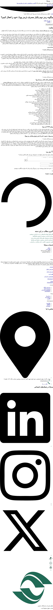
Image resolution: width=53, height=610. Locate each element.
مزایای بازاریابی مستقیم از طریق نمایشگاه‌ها (43, 236)
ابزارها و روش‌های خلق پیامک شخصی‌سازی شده (42, 238)
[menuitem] (50, 3)
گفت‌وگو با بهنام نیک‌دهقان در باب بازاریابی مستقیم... (41, 234)
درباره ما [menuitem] (23, 3)
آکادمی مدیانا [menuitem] (33, 3)
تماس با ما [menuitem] (27, 3)
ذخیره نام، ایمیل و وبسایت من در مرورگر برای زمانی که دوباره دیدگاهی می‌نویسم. (32, 168)
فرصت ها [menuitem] (19, 3)
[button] (26, 267)
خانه (52, 13)
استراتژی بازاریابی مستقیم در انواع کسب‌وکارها (42, 240)
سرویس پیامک (49, 269)
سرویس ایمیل (50, 271)
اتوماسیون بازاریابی (48, 276)
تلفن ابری (51, 274)
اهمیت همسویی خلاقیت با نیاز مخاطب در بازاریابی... (41, 242)
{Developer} (50, 279)
